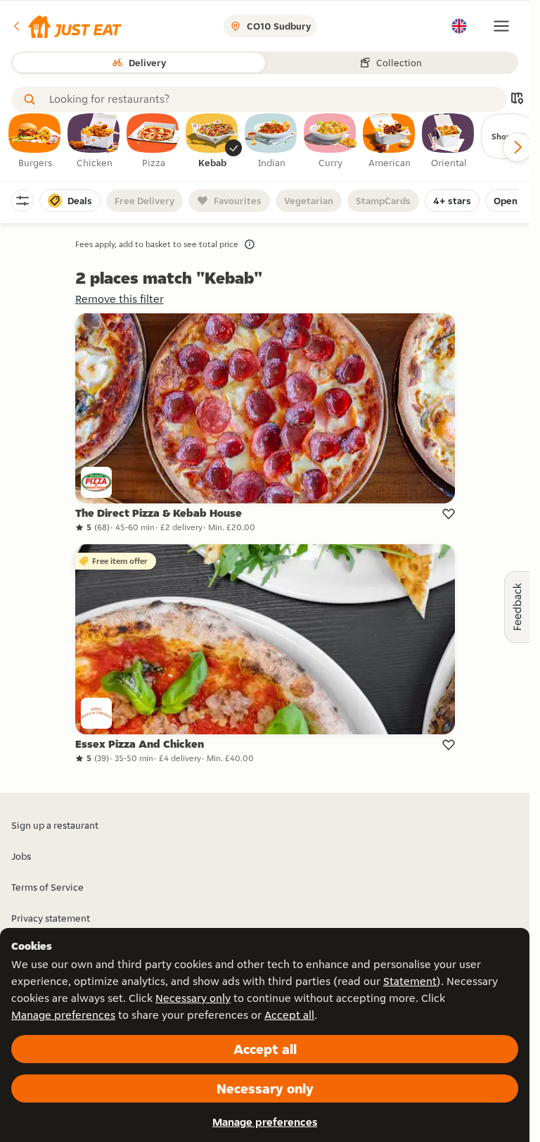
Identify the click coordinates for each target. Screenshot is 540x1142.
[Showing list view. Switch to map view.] (516, 99)
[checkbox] (35, 141)
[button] (66, 26)
